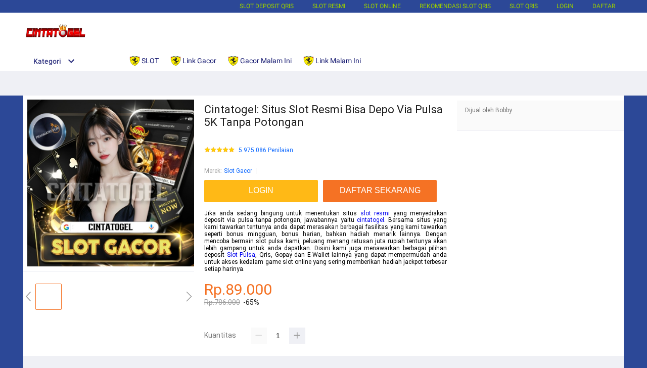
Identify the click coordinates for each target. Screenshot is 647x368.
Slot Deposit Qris (267, 6)
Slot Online (382, 6)
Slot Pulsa (241, 254)
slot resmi (375, 213)
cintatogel (370, 219)
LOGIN (565, 6)
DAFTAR (603, 6)
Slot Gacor (238, 170)
